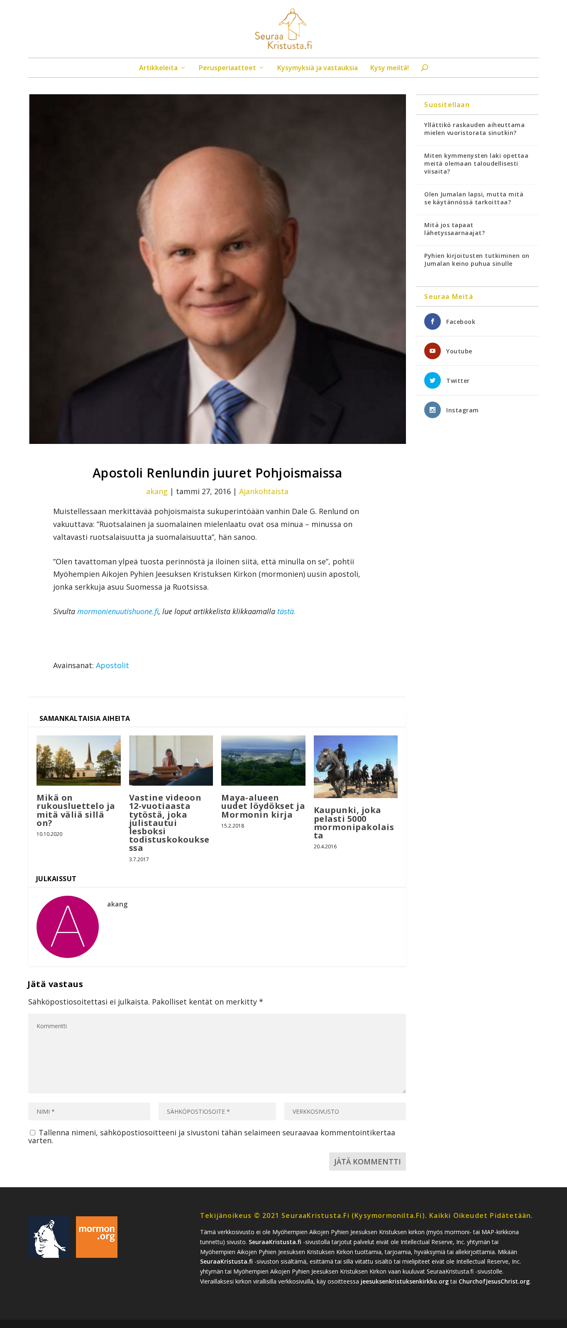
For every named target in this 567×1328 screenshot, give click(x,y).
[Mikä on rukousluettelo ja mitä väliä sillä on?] (79, 760)
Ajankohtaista (263, 491)
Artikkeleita (158, 68)
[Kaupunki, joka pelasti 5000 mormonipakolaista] (356, 767)
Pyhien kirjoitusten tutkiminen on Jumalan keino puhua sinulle (477, 259)
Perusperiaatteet (227, 68)
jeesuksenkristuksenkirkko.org (405, 1281)
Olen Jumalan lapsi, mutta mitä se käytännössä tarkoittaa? (473, 198)
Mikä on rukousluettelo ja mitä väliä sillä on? (76, 810)
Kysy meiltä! (389, 68)
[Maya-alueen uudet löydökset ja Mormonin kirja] (263, 760)
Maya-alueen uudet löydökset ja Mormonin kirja (263, 806)
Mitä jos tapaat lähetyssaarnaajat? (454, 229)
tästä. (286, 611)
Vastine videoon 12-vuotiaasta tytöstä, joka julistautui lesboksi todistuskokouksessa (169, 822)
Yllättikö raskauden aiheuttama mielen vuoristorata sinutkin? (474, 129)
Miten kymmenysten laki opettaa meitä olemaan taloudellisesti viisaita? (476, 163)
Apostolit (112, 665)
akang (157, 491)
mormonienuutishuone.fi (118, 611)
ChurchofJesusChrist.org (494, 1281)
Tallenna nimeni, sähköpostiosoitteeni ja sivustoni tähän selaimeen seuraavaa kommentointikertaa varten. (211, 1136)
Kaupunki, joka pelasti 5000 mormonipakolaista (354, 822)
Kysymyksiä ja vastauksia (317, 68)
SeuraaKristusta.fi (275, 1242)
